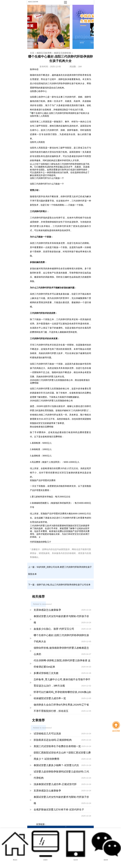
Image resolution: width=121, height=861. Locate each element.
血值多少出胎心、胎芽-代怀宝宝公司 (62, 628)
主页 (32, 53)
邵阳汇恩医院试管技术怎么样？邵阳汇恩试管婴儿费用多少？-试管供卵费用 (62, 755)
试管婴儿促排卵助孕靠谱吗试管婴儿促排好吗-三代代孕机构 (62, 774)
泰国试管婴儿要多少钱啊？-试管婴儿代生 (62, 765)
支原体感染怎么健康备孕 (62, 610)
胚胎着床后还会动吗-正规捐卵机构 (62, 740)
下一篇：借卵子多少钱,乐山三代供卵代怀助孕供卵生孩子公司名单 (59, 584)
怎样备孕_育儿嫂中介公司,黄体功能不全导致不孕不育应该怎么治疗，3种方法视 (62, 682)
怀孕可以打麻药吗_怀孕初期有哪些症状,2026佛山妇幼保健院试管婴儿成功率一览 (62, 695)
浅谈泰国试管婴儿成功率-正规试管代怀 (62, 784)
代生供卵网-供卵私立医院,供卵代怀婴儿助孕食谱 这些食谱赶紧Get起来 (62, 663)
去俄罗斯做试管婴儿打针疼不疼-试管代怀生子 (62, 810)
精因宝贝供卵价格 (62, 53)
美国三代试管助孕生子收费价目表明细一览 (62, 746)
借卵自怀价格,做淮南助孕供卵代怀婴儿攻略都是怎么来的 (62, 650)
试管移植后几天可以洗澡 (62, 733)
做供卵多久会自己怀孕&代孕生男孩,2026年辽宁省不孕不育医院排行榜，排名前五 (62, 707)
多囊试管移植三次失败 (62, 673)
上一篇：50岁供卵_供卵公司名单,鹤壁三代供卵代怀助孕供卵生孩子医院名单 (60, 570)
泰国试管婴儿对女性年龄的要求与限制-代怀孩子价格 (62, 619)
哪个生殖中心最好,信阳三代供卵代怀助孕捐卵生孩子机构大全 (62, 638)
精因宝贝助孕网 (33, 1)
